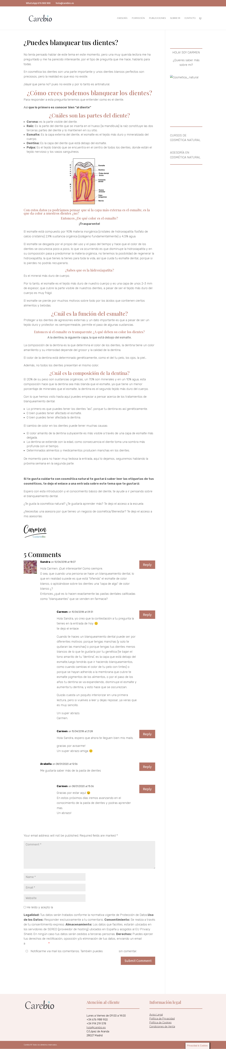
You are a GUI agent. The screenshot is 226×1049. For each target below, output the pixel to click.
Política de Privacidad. (68, 907)
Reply (147, 564)
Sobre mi (175, 18)
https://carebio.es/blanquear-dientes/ (105, 628)
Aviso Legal (156, 1014)
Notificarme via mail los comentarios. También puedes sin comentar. (83, 951)
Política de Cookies (160, 1022)
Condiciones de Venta (162, 1026)
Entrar (148, 504)
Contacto (190, 18)
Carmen (62, 786)
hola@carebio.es (36, 943)
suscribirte (111, 951)
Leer (143, 483)
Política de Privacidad (162, 1018)
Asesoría (122, 18)
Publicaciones (157, 18)
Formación (138, 18)
